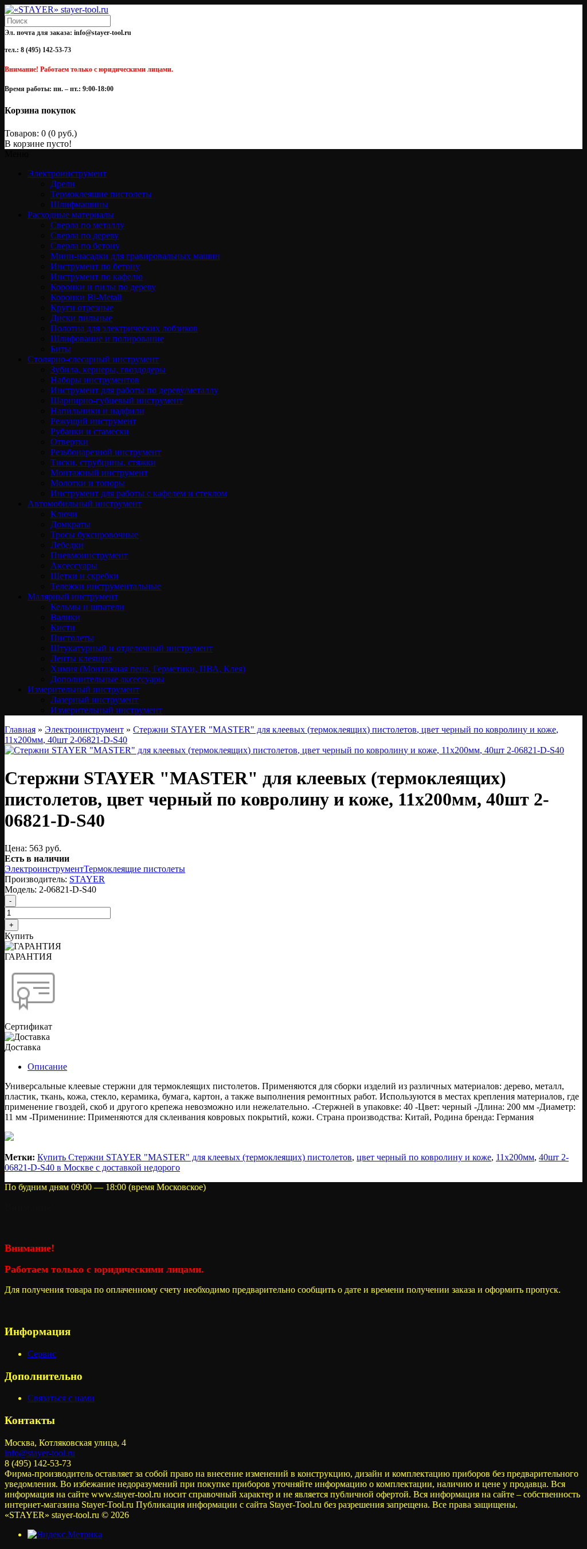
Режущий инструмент (93, 421)
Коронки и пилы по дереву (103, 287)
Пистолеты (72, 638)
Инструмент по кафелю (96, 276)
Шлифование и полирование (107, 338)
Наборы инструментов (94, 380)
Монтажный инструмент (99, 473)
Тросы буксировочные (94, 534)
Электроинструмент (84, 729)
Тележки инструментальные (105, 586)
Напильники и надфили (97, 411)
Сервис (42, 1354)
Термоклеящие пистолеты (101, 194)
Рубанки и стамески (89, 431)
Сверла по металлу (87, 225)
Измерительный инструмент (106, 710)
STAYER (87, 879)
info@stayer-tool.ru (40, 1453)
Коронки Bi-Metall (86, 297)
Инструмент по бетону (95, 266)
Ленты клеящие (81, 658)
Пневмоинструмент (89, 555)
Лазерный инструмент (94, 700)
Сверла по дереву (84, 235)
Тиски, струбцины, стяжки (103, 462)
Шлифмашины (79, 204)
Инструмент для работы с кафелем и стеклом (138, 493)
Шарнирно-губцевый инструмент (116, 400)
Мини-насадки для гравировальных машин (135, 256)
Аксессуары (73, 565)
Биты (60, 349)
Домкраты (70, 524)
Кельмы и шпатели (87, 607)
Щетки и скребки (84, 576)
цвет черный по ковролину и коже (424, 1157)
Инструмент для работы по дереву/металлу (134, 390)
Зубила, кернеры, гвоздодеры (108, 369)
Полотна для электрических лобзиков (124, 328)
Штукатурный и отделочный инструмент (131, 648)
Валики (65, 617)
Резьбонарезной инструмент (105, 452)
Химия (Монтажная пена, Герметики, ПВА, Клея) (147, 669)
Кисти (62, 627)
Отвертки (69, 442)
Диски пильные (81, 318)
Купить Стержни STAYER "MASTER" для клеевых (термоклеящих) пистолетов (194, 1157)
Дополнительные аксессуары (107, 679)
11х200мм (515, 1157)
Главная (20, 729)
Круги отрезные (82, 307)
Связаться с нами (61, 1398)
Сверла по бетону (85, 246)
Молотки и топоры (87, 483)
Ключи (63, 514)
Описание (47, 1066)
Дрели (62, 184)
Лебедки (67, 545)
